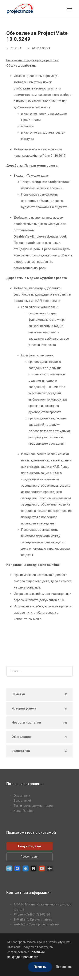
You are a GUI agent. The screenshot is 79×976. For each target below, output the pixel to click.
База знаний (22, 800)
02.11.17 (16, 48)
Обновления (41, 48)
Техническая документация (33, 805)
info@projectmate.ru (38, 919)
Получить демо (29, 846)
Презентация (29, 856)
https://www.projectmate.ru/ (40, 924)
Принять (40, 966)
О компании (22, 795)
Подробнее (64, 966)
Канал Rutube (23, 810)
